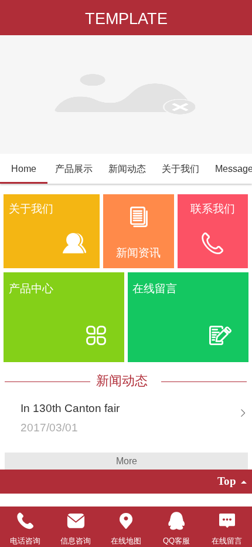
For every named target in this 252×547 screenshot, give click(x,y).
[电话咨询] (25, 521)
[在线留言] (227, 521)
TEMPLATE (126, 19)
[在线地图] (126, 521)
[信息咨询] (75, 521)
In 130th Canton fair (70, 408)
